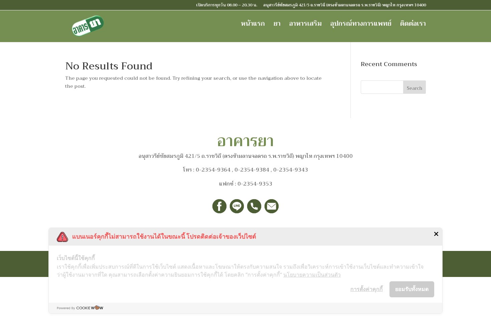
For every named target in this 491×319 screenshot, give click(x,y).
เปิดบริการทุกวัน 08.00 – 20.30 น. (226, 5)
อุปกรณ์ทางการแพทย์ (360, 25)
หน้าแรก (253, 25)
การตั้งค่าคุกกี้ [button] (366, 289)
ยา (277, 25)
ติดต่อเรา (413, 25)
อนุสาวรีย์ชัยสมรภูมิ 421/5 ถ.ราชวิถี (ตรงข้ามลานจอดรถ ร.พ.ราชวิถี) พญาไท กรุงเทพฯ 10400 (344, 5)
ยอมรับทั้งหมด (412, 289)
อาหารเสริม (305, 25)
